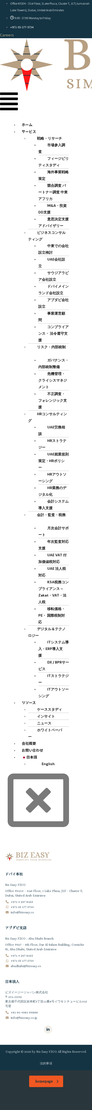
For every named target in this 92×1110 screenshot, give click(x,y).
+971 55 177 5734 (22, 907)
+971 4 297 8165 (22, 901)
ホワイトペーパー (45, 733)
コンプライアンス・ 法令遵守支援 (53, 333)
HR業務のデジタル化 (52, 491)
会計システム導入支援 (53, 504)
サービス (29, 131)
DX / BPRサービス (53, 665)
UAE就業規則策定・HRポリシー (53, 461)
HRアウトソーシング (52, 477)
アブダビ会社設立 (53, 303)
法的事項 (46, 1063)
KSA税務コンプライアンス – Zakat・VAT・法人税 (53, 592)
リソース (29, 702)
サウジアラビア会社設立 (53, 276)
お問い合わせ (32, 750)
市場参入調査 (51, 148)
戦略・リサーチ (49, 138)
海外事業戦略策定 (53, 175)
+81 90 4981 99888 (24, 1012)
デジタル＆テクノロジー (47, 632)
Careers (7, 34)
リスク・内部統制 (51, 347)
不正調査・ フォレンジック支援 (52, 400)
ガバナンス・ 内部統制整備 (53, 363)
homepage (44, 1081)
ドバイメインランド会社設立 (53, 289)
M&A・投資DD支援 (52, 208)
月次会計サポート (53, 531)
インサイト (46, 716)
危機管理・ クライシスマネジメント (52, 380)
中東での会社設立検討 (53, 249)
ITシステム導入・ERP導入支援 (53, 649)
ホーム (27, 124)
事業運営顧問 (51, 316)
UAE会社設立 (51, 262)
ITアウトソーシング (53, 692)
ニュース (44, 723)
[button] (9, 102)
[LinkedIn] (48, 1029)
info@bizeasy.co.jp (24, 1017)
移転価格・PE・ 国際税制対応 (51, 615)
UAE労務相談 (51, 430)
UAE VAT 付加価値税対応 (52, 558)
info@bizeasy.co (22, 912)
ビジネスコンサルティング (47, 235)
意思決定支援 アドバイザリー (53, 222)
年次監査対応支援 (53, 544)
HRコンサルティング (47, 417)
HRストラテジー (52, 444)
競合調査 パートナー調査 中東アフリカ (53, 192)
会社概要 (29, 743)
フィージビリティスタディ (53, 161)
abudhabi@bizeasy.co (26, 966)
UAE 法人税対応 (52, 571)
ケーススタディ (49, 709)
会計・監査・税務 (51, 514)
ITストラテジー (53, 679)
